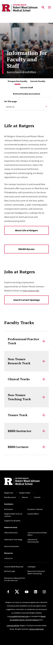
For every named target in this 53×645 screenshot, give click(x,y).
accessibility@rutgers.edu (19, 616)
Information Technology (13, 539)
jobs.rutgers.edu (31, 290)
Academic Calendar (35, 509)
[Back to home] (24, 482)
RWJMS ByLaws (26, 249)
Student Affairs (33, 514)
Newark (25, 497)
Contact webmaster (36, 629)
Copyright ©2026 (13, 625)
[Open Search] (43, 7)
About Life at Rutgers (26, 230)
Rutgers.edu (8, 493)
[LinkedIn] (35, 591)
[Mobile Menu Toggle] (49, 7)
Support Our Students (12, 521)
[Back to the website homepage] (19, 8)
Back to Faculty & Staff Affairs (21, 71)
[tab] (17, 81)
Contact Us (8, 558)
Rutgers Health (24, 493)
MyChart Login (9, 571)
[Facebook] (8, 591)
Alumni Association (11, 546)
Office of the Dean (11, 533)
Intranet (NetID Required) (13, 567)
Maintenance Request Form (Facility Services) (14, 579)
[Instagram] (44, 591)
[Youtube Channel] (26, 592)
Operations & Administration (33, 540)
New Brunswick (10, 497)
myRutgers (32, 567)
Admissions (8, 509)
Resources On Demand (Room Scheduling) (36, 572)
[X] (17, 591)
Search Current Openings (26, 299)
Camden (37, 497)
